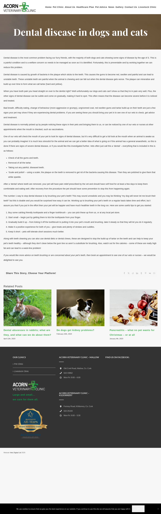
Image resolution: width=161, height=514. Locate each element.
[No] (158, 509)
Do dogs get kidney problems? (75, 330)
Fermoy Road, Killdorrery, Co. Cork (78, 406)
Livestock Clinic (21, 371)
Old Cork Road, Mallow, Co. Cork (77, 368)
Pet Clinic (18, 364)
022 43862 (68, 373)
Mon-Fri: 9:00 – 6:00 (72, 377)
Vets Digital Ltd (15, 452)
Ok (138, 509)
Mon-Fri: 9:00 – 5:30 (72, 415)
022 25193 (68, 411)
